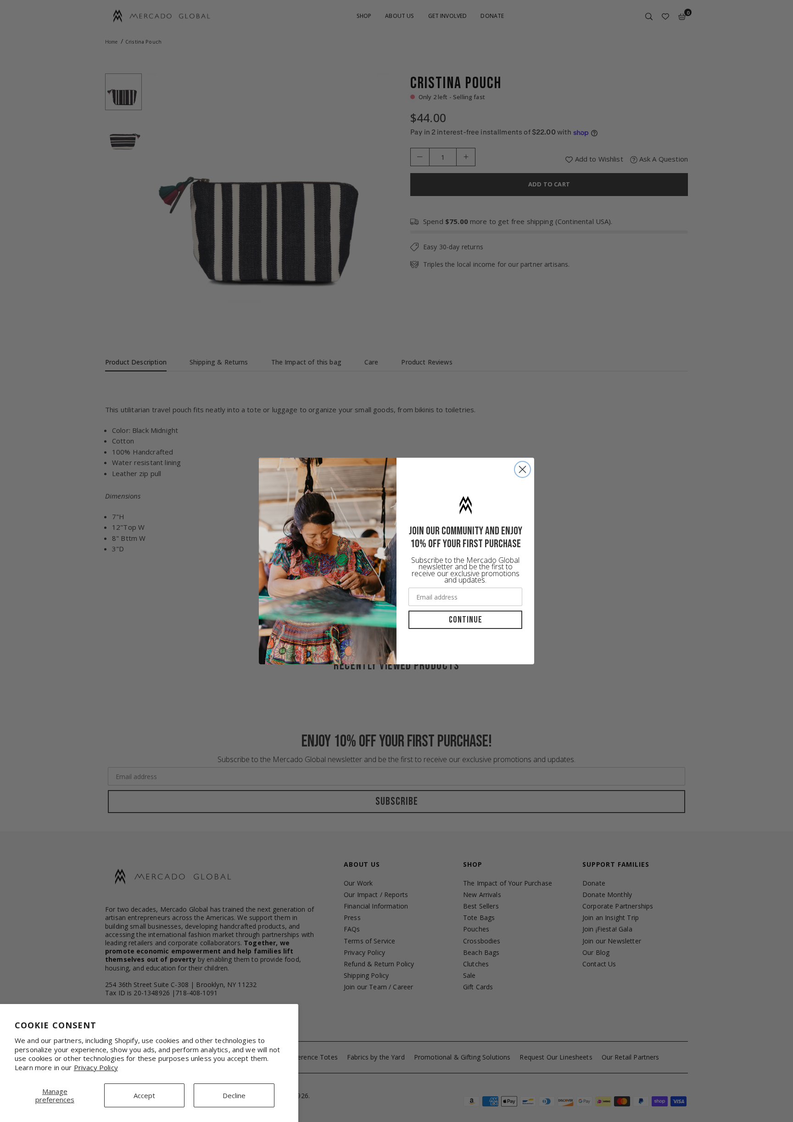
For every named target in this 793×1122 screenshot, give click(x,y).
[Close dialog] (522, 469)
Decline (234, 1095)
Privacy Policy (96, 1067)
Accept (144, 1095)
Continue (465, 619)
